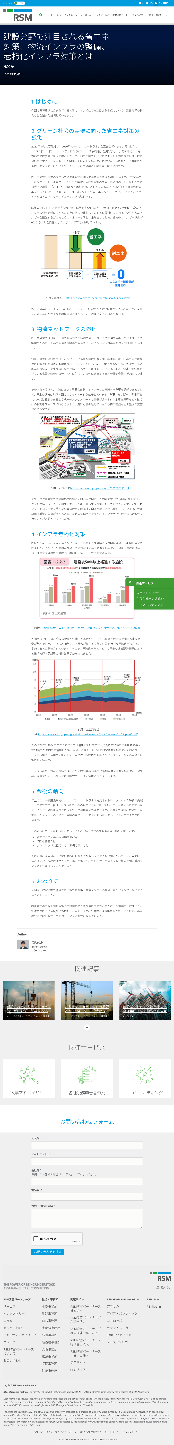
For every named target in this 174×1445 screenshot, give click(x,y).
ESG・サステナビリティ (19, 1335)
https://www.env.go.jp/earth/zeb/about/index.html (97, 298)
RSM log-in (154, 1306)
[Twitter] (168, 1287)
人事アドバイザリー (150, 593)
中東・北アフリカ (119, 1335)
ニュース (143, 3)
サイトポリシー (113, 1432)
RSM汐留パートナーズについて (128, 15)
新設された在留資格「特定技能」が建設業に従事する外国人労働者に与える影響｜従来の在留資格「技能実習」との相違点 (29, 1009)
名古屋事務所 (51, 1342)
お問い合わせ (162, 15)
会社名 (36, 1170)
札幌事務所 (49, 1306)
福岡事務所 (49, 1364)
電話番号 (36, 1190)
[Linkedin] (157, 1287)
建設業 (46, 1016)
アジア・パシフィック (122, 1314)
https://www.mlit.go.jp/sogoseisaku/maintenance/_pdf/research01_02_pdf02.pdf (87, 734)
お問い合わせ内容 (43, 1206)
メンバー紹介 (103, 15)
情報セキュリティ (43, 1432)
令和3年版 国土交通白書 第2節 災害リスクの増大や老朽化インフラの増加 (91, 628)
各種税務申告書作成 (150, 599)
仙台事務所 (49, 1321)
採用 (151, 15)
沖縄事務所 (49, 1371)
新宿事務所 (49, 1335)
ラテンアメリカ (117, 1328)
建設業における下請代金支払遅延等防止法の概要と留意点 (145, 1009)
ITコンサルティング (149, 605)
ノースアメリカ (117, 1342)
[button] (41, 15)
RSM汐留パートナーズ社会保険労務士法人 (85, 1331)
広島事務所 (49, 1356)
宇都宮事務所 (51, 1328)
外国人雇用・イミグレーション (25, 1016)
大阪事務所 (49, 1349)
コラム (88, 15)
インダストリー (72, 15)
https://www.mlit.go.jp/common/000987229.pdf (99, 488)
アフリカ (113, 1306)
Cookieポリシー (132, 1432)
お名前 (36, 1138)
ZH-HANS (163, 3)
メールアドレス (41, 1154)
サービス (54, 15)
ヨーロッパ (114, 1321)
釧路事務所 (49, 1314)
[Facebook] (163, 1287)
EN (151, 3)
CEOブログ (77, 1370)
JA (156, 3)
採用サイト (78, 1363)
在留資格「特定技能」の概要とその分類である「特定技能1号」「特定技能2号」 (87, 1009)
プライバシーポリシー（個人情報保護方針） (78, 1432)
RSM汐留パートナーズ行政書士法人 (85, 1342)
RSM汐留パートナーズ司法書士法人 (85, 1353)
